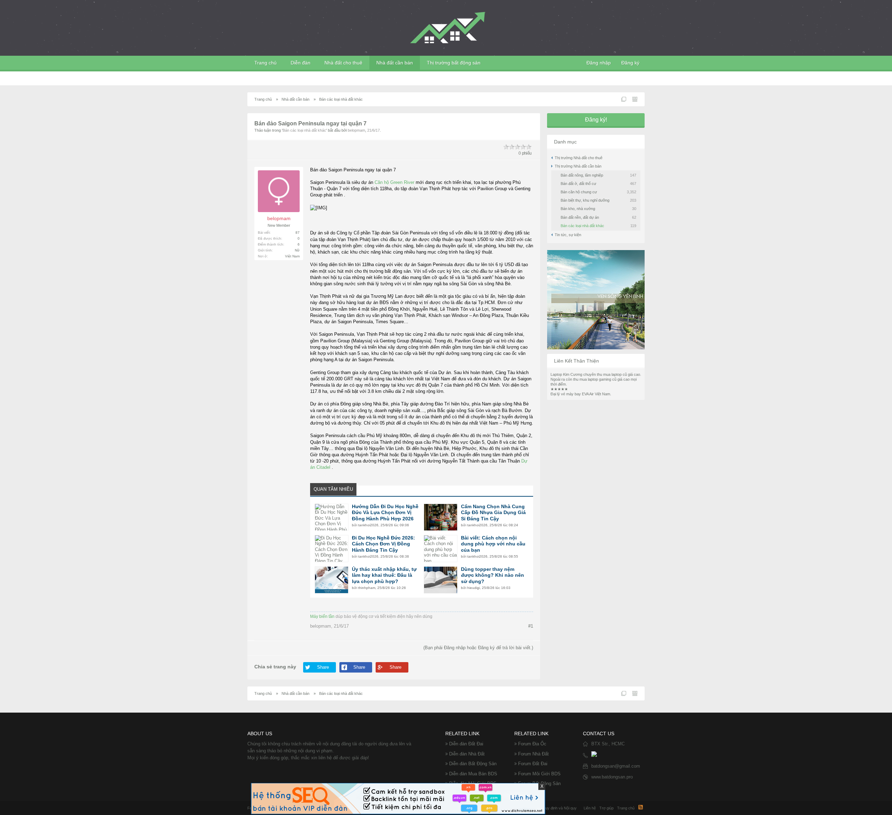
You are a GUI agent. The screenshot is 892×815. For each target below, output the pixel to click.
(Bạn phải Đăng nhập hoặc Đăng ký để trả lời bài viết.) (478, 647)
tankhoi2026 (368, 525)
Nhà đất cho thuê (343, 62)
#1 (530, 626)
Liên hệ (590, 808)
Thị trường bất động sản (453, 62)
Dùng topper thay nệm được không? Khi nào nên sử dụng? (492, 575)
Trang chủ (265, 62)
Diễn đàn (300, 62)
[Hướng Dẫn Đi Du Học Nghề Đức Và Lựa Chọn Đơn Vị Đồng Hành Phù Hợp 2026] (331, 517)
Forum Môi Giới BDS (539, 773)
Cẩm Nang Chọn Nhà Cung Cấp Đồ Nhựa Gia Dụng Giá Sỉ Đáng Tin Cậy (493, 513)
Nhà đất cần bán (394, 62)
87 (297, 232)
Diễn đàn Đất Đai (466, 743)
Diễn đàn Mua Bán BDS (473, 773)
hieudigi (473, 588)
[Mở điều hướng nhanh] (623, 99)
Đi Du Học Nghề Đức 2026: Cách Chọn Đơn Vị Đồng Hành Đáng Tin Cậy (383, 544)
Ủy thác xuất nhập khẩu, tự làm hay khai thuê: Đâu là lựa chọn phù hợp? (384, 575)
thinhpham (366, 588)
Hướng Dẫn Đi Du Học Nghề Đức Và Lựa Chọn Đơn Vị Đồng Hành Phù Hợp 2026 (385, 513)
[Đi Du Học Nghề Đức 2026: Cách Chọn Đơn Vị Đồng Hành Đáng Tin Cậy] (331, 548)
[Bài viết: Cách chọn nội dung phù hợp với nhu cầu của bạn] (440, 548)
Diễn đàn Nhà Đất (467, 753)
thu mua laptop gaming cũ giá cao (601, 379)
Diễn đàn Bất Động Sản (473, 763)
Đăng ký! (596, 120)
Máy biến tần (322, 616)
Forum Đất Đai (532, 763)
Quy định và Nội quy (559, 808)
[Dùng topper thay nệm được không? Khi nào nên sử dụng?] (440, 579)
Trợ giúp (606, 808)
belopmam (356, 130)
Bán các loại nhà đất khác (304, 130)
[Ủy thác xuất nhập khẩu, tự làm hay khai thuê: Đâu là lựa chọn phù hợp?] (331, 579)
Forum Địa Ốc (532, 743)
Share (323, 667)
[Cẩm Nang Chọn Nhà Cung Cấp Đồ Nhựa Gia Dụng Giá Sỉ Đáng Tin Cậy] (440, 517)
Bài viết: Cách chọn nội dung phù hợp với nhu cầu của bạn (493, 544)
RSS (640, 807)
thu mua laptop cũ (612, 374)
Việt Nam (292, 256)
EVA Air (588, 394)
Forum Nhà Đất (533, 753)
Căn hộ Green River (394, 182)
